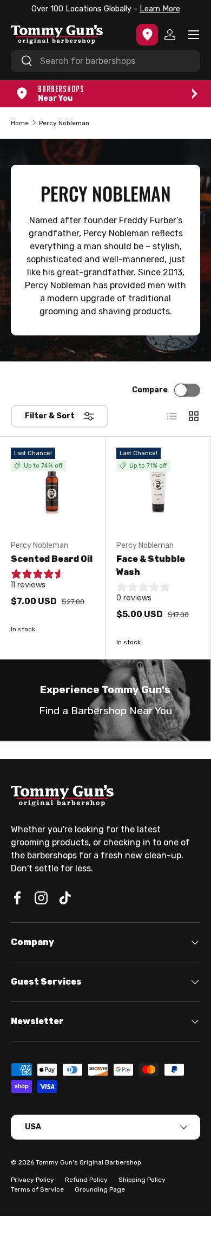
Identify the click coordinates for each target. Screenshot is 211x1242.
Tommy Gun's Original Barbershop (88, 1162)
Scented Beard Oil (52, 559)
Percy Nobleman (64, 123)
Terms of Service (37, 1189)
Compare (150, 389)
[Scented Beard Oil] (52, 489)
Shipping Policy (142, 1179)
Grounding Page (100, 1189)
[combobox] (105, 61)
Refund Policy (86, 1179)
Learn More (160, 9)
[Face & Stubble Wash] (158, 489)
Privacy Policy (32, 1179)
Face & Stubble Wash (150, 565)
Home (20, 123)
